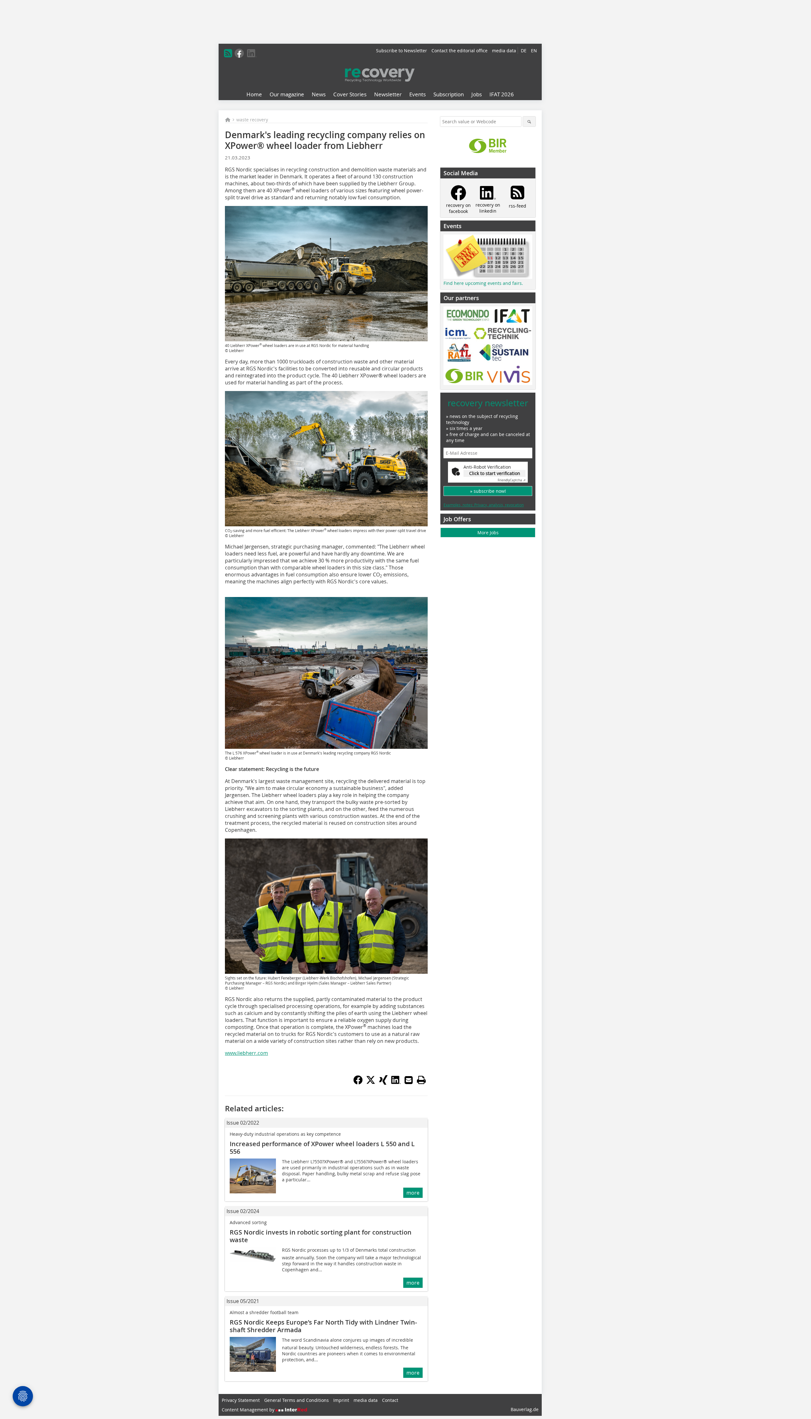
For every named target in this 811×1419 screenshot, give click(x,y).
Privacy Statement (241, 1400)
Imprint (341, 1400)
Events (417, 94)
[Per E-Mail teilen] (408, 1080)
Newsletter (388, 94)
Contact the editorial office (459, 51)
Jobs (476, 94)
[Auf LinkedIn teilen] (396, 1082)
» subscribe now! (488, 491)
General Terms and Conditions (296, 1400)
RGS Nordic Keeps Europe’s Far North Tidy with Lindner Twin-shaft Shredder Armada (323, 1326)
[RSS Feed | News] (228, 53)
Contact (390, 1400)
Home (254, 94)
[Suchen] (529, 121)
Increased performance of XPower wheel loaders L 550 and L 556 (322, 1148)
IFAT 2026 (501, 94)
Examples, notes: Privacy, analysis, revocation (484, 504)
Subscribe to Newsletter (401, 51)
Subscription (448, 94)
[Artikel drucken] (421, 1080)
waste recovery (252, 120)
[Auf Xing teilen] (383, 1082)
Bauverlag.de (525, 1409)
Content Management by (249, 1410)
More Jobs (488, 533)
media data (504, 51)
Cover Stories (350, 94)
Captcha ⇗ (512, 480)
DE (524, 51)
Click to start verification (494, 473)
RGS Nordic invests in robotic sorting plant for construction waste (321, 1236)
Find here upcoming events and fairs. (483, 283)
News (319, 94)
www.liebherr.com (246, 1053)
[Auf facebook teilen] (358, 1082)
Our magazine (287, 94)
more (412, 1192)
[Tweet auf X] (370, 1082)
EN (534, 51)
